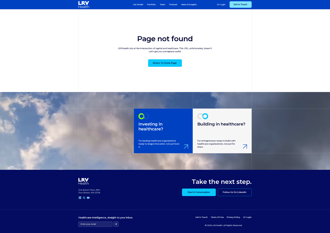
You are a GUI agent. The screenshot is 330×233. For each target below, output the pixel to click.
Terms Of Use (217, 217)
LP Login (247, 217)
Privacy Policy (233, 217)
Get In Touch (201, 217)
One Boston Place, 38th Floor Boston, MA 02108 (89, 191)
